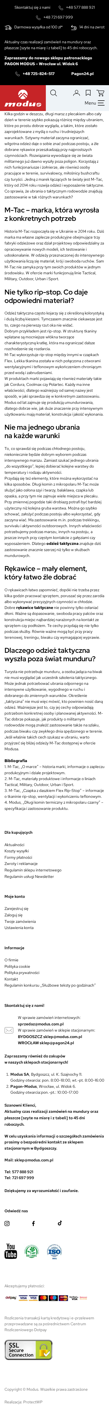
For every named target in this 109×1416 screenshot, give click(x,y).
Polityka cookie (17, 966)
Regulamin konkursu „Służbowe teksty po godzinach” (50, 985)
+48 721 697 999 (58, 17)
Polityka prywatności (21, 972)
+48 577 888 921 (80, 7)
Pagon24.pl (82, 73)
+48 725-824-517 (38, 73)
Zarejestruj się (16, 908)
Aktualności (14, 844)
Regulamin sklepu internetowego (32, 870)
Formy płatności (18, 857)
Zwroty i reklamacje (21, 863)
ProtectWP (32, 1401)
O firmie (11, 959)
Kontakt (11, 979)
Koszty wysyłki (16, 850)
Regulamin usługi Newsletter (29, 876)
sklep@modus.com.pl (62, 1036)
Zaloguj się (13, 914)
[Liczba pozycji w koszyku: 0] (100, 93)
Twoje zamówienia (20, 921)
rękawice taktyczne (34, 607)
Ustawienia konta (19, 927)
